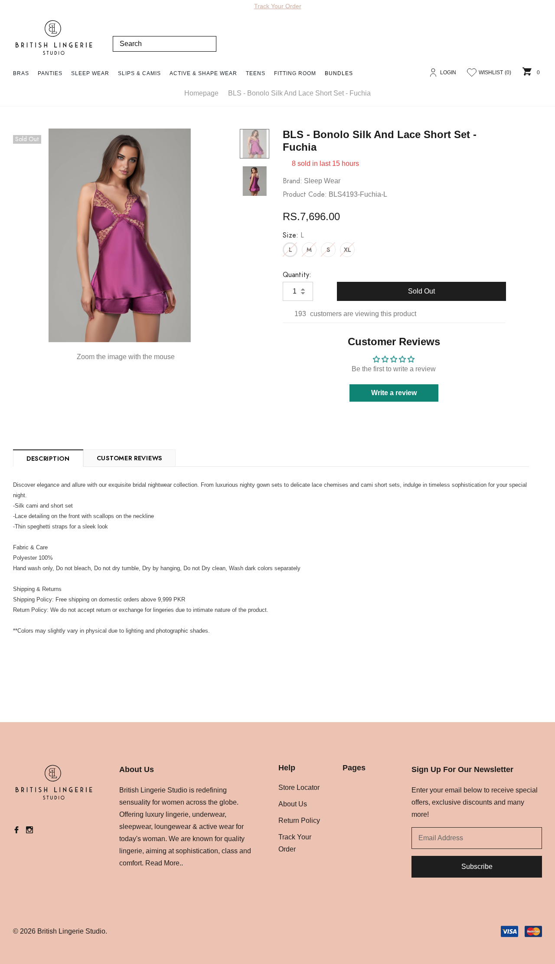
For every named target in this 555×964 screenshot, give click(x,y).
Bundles (339, 73)
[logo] (54, 38)
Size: (293, 235)
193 (300, 313)
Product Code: (305, 194)
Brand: (292, 181)
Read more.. (164, 863)
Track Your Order (277, 6)
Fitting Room (295, 73)
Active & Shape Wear (203, 73)
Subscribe (477, 866)
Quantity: (297, 274)
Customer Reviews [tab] (129, 459)
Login (448, 72)
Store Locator (299, 787)
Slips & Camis (139, 73)
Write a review (394, 392)
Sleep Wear (90, 73)
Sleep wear (322, 181)
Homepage (201, 93)
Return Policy (299, 820)
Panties (50, 73)
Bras (21, 73)
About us (292, 804)
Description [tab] (48, 459)
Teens (255, 73)
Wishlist (495, 72)
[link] (254, 143)
